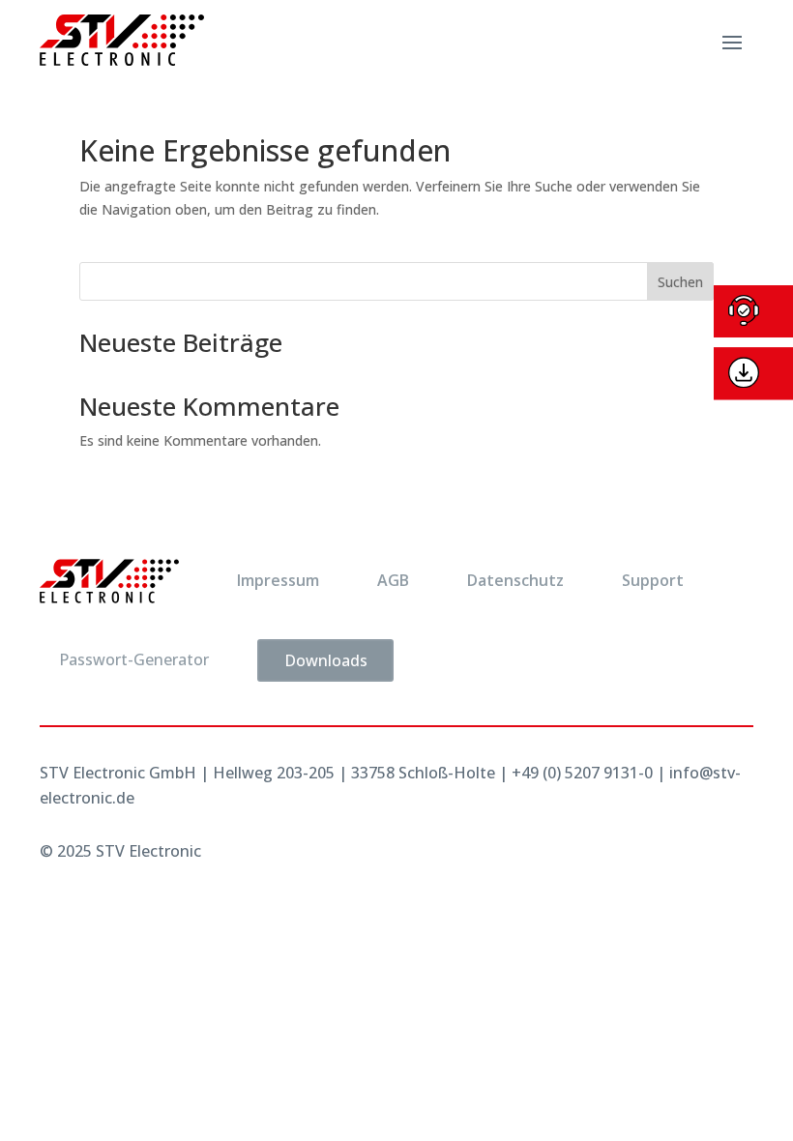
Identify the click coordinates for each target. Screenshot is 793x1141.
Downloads (325, 660)
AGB (393, 580)
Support (653, 580)
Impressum (278, 580)
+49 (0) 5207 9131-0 (582, 772)
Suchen (680, 282)
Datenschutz (515, 580)
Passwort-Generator (134, 659)
